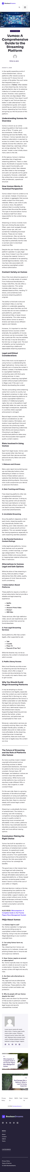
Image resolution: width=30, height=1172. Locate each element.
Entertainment (15, 31)
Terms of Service (6, 1163)
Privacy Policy (6, 1161)
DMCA (16, 1098)
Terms (3, 1141)
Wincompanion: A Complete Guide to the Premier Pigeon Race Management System (14, 913)
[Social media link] (5, 1044)
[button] (19, 7)
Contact (4, 1136)
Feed (20, 1098)
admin (17, 61)
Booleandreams (16, 1106)
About (3, 1134)
